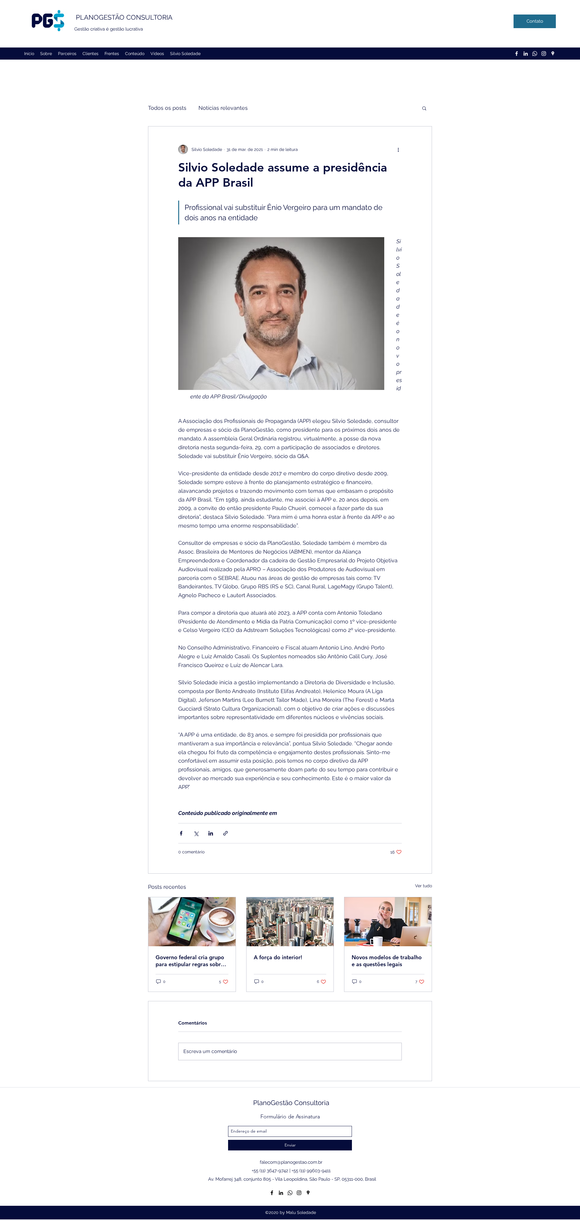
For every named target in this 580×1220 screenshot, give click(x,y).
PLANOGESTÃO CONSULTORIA (124, 17)
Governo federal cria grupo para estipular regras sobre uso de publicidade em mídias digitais (190, 961)
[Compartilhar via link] (225, 833)
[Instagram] (544, 54)
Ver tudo (423, 885)
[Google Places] (553, 54)
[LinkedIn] (526, 54)
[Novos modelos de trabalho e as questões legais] (388, 921)
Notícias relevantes (223, 108)
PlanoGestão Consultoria (291, 1103)
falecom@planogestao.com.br (291, 1162)
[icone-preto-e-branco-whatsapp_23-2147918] (535, 54)
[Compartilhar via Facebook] (181, 833)
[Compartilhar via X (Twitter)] (196, 833)
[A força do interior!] (290, 921)
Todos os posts (167, 108)
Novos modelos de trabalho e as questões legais (387, 961)
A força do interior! (278, 957)
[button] (424, 108)
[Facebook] (517, 54)
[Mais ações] (398, 149)
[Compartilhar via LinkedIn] (211, 833)
